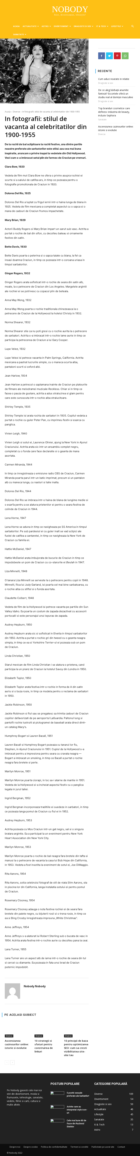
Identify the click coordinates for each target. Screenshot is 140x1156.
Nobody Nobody (35, 986)
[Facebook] (101, 55)
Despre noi (15, 1146)
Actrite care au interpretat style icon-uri (77, 1109)
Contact (121, 1146)
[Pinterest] (117, 55)
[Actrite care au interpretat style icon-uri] (57, 1109)
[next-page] (12, 1062)
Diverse (16, 111)
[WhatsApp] (125, 55)
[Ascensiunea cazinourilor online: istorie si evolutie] (17, 1029)
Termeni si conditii (79, 1146)
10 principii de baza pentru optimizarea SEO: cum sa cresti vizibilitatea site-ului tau (76, 1048)
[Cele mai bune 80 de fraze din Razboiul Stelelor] (57, 1124)
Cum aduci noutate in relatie (113, 79)
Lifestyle (116, 26)
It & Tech (101, 26)
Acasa (16, 26)
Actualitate (29, 26)
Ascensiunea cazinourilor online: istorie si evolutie (17, 1044)
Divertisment (61, 26)
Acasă (8, 111)
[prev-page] (7, 1062)
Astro (45, 26)
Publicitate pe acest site (103, 1146)
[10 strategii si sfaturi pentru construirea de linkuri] (46, 1029)
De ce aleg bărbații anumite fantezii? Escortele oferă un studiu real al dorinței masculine (115, 93)
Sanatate (18, 34)
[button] (132, 26)
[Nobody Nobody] (12, 991)
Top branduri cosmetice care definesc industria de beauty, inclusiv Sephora (114, 112)
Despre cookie (31, 1146)
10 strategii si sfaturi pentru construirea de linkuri (43, 1046)
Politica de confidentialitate (54, 1146)
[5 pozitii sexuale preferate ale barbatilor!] (57, 1094)
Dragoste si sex (82, 26)
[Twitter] (109, 55)
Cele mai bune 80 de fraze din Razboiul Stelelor (76, 1123)
